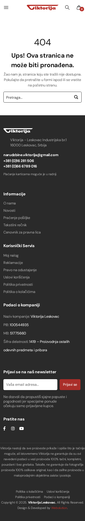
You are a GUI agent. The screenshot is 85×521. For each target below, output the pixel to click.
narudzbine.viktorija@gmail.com (30, 154)
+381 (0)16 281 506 (18, 160)
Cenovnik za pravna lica (22, 232)
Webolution (59, 508)
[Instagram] (13, 428)
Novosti (9, 210)
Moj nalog (11, 255)
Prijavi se (70, 384)
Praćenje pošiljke (16, 217)
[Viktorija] (42, 7)
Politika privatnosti (18, 284)
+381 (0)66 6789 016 (20, 166)
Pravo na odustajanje (20, 270)
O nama (9, 203)
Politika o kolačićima (19, 291)
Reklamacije (13, 262)
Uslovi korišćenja (16, 277)
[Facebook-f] (4, 428)
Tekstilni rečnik (15, 225)
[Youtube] (21, 428)
